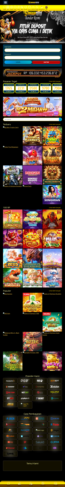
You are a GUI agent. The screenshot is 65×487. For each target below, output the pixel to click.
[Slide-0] (32, 41)
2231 (9, 88)
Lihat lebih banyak (55, 81)
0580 (21, 88)
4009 (58, 88)
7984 (45, 88)
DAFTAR (46, 62)
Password (7, 54)
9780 (33, 88)
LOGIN (18, 62)
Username (7, 47)
